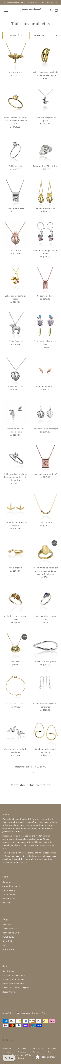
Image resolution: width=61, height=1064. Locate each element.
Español (7, 1013)
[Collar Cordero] (15, 325)
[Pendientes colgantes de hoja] (45, 325)
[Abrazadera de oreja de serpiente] (15, 733)
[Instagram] (7, 1040)
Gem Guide (7, 941)
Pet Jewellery (8, 890)
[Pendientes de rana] (45, 192)
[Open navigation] (9, 10)
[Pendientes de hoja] (45, 370)
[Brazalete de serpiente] (45, 646)
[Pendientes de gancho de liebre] (45, 235)
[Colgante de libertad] (15, 192)
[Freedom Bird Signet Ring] (45, 150)
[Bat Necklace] (15, 56)
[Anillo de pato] (15, 150)
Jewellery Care (9, 928)
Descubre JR (8, 898)
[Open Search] (51, 10)
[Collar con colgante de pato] (45, 102)
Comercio (6, 882)
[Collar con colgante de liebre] (15, 280)
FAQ (4, 945)
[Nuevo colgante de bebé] (45, 458)
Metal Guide (8, 937)
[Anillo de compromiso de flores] (15, 600)
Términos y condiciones (13, 979)
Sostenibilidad (9, 894)
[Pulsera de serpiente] (15, 688)
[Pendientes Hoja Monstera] (45, 413)
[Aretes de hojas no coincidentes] (15, 413)
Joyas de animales (11, 886)
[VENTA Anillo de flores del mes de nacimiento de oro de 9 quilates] (45, 552)
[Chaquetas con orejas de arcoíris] (15, 507)
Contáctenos (8, 971)
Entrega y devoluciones (13, 975)
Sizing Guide (8, 949)
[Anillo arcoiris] (15, 552)
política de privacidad (13, 983)
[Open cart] (56, 10)
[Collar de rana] (15, 235)
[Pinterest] (11, 1040)
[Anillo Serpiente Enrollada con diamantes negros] (45, 56)
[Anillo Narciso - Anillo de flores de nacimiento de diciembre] (15, 458)
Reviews (6, 903)
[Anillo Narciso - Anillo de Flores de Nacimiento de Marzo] (15, 102)
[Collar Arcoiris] (45, 507)
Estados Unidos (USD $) (31, 1013)
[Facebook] (3, 1040)
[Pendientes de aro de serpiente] (45, 733)
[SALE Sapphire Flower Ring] (45, 600)
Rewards (6, 924)
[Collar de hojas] (15, 370)
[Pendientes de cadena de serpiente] (45, 688)
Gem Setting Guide (11, 933)
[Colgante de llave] (45, 280)
